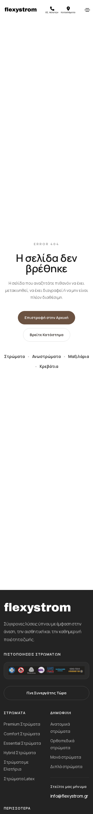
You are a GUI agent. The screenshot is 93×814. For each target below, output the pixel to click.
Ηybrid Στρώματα (20, 752)
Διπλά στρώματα (66, 766)
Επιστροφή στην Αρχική (46, 317)
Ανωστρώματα (46, 356)
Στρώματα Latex (19, 778)
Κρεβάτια (49, 366)
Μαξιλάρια (78, 356)
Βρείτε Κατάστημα (46, 334)
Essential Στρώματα (22, 743)
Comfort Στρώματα (22, 733)
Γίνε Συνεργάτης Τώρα (46, 693)
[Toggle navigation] (87, 10)
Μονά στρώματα (65, 757)
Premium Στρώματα (22, 724)
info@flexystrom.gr (69, 796)
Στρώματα (14, 356)
